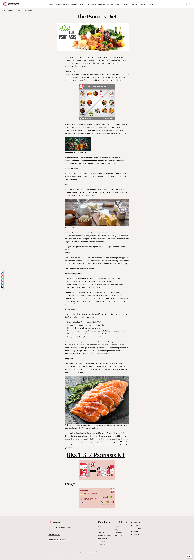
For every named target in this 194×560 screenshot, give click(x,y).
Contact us (135, 4)
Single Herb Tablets (77, 4)
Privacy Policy (102, 544)
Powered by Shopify (94, 552)
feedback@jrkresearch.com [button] (57, 539)
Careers (143, 4)
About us (125, 4)
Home (5, 10)
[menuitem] (50, 4)
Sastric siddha (91, 4)
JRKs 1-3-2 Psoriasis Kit (95, 455)
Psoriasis (17, 10)
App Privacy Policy (104, 536)
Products (50, 4)
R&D (99, 530)
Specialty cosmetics (62, 4)
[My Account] (189, 4)
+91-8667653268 (54, 535)
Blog (116, 530)
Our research (115, 4)
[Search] (186, 4)
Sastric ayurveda (103, 4)
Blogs (151, 4)
